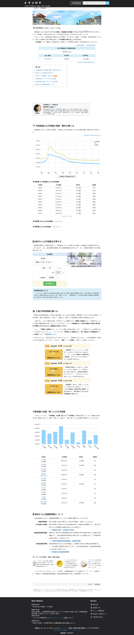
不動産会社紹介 (97, 617)
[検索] (107, 3)
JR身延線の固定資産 (90, 45)
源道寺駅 (43, 483)
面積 (43, 268)
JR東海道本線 (43, 475)
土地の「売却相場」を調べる (44, 76)
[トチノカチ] (33, 3)
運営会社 (95, 604)
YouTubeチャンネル (57, 618)
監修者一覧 (96, 607)
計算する (50, 283)
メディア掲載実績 (98, 611)
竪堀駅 (43, 492)
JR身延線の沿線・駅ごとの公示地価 (46, 81)
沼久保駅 (43, 478)
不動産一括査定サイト (99, 614)
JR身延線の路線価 (79, 45)
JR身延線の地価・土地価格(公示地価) (62, 530)
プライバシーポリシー (74, 630)
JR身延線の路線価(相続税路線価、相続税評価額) (66, 541)
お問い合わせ (57, 630)
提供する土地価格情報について (45, 84)
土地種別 (42, 277)
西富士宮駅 (43, 502)
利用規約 (64, 630)
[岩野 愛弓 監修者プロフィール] (55, 107)
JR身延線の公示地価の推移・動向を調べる (48, 70)
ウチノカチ (89, 571)
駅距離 (43, 258)
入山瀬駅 (43, 460)
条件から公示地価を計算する (44, 73)
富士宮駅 (43, 464)
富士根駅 (43, 469)
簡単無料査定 (77, 3)
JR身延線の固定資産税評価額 (60, 552)
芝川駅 (43, 497)
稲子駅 (43, 488)
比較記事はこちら (50, 334)
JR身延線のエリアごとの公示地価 (45, 78)
